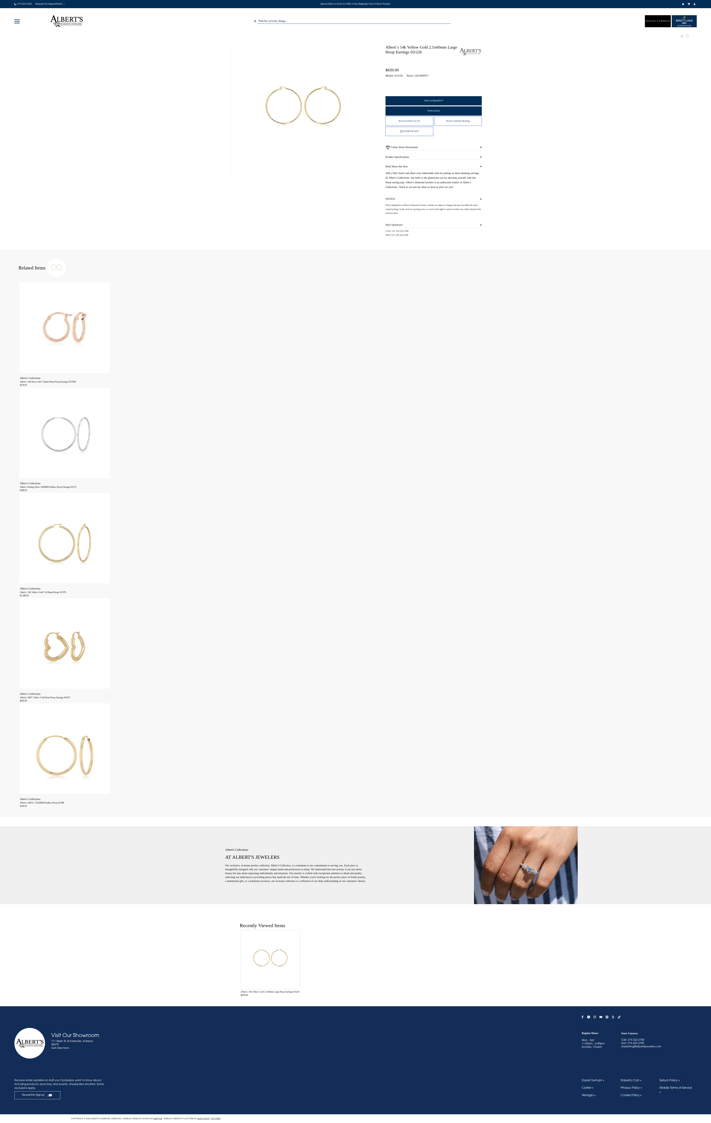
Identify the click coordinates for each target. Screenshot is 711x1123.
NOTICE (390, 199)
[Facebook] (583, 1017)
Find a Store (434, 111)
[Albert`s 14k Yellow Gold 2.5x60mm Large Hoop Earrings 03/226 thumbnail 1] (303, 109)
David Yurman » (593, 1080)
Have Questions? (394, 224)
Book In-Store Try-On (409, 121)
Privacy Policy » (631, 1087)
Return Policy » (670, 1080)
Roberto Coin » (631, 1080)
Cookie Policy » (631, 1095)
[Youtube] (601, 1017)
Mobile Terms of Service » (676, 1090)
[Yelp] (613, 1017)
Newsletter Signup (33, 1095)
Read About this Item (396, 166)
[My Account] (695, 4)
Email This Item (411, 131)
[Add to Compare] (682, 36)
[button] (17, 21)
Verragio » (589, 1095)
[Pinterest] (607, 1017)
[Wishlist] (683, 4)
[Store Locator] (486, 1)
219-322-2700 (402, 231)
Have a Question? (433, 101)
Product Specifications (397, 157)
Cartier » (587, 1087)
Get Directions (60, 1048)
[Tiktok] (620, 1017)
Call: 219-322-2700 (632, 1040)
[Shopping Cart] (689, 4)
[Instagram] (595, 1017)
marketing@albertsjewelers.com (641, 1047)
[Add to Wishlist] (689, 36)
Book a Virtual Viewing (458, 121)
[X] (589, 1017)
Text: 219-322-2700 (632, 1043)
